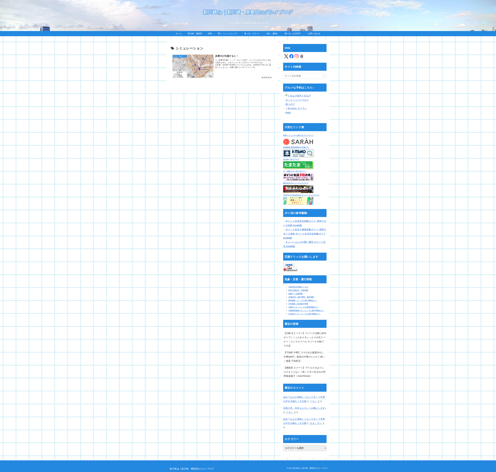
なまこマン (316, 423)
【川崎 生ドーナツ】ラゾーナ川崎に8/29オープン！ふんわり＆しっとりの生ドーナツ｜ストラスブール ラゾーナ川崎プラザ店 (305, 339)
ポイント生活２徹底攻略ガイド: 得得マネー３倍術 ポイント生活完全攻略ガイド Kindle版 (304, 233)
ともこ (313, 401)
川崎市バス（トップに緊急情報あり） (303, 307)
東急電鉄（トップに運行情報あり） (302, 300)
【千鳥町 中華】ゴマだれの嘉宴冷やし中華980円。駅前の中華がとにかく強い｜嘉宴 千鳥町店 (304, 356)
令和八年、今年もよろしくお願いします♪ (304, 408)
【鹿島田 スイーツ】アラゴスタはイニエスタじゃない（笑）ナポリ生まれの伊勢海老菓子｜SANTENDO (305, 371)
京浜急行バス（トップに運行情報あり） (304, 314)
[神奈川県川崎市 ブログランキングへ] (290, 269)
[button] (324, 75)
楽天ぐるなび (304, 95)
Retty (288, 112)
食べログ (290, 104)
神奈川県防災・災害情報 (298, 290)
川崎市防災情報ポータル (298, 287)
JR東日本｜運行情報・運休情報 (301, 297)
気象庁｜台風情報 (295, 294)
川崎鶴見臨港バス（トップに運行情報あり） (306, 310)
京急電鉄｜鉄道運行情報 (298, 304)
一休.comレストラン (296, 108)
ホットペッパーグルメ (297, 100)
